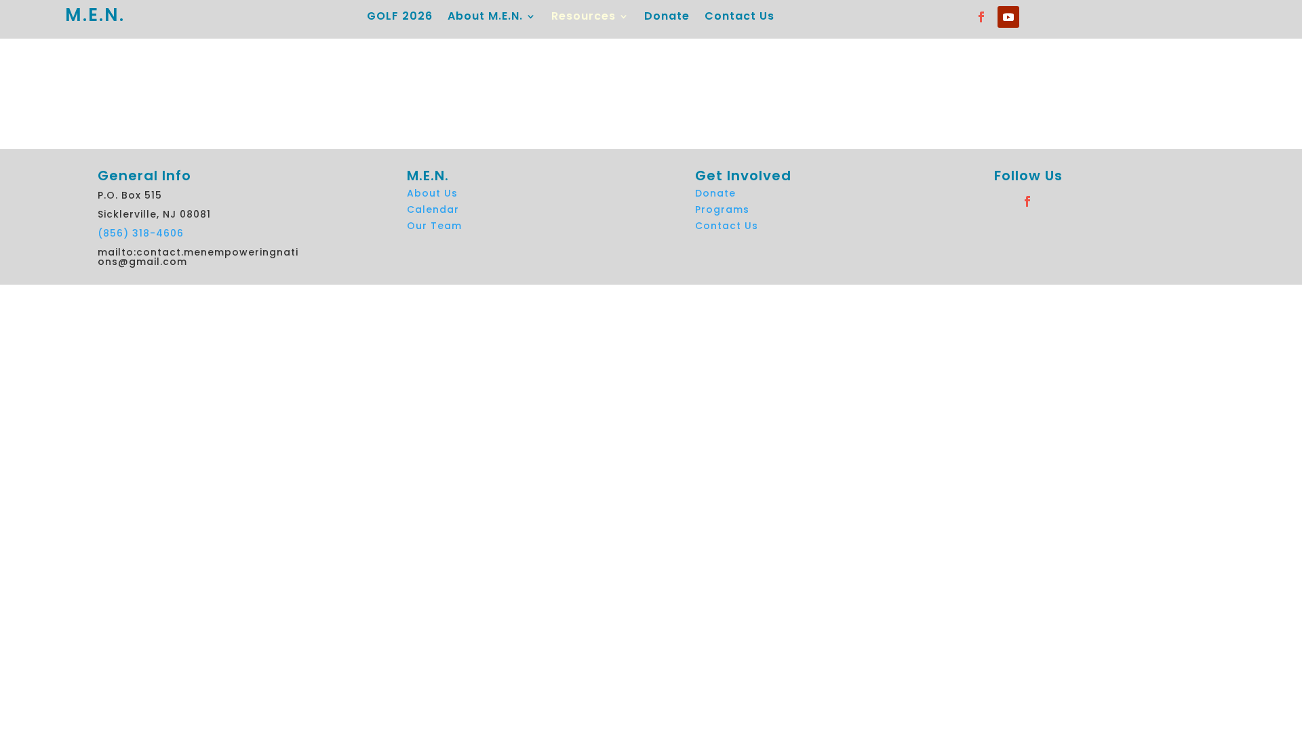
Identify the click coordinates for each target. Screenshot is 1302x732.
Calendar (433, 209)
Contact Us (739, 18)
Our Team (434, 225)
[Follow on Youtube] (1008, 17)
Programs (722, 209)
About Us (432, 193)
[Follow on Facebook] (981, 17)
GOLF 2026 (400, 18)
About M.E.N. (485, 18)
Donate (667, 18)
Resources (583, 18)
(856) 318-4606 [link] (141, 233)
